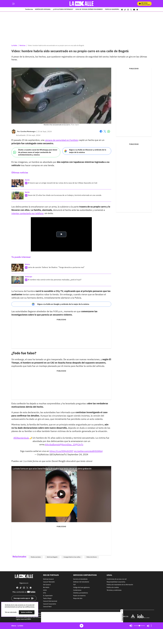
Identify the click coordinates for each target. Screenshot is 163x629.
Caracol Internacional (50, 601)
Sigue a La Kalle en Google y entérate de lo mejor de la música (63, 304)
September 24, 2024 (77, 454)
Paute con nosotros (79, 595)
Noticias (22, 45)
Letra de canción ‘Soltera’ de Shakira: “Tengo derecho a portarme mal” (56, 267)
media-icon (81, 626)
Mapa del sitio (77, 598)
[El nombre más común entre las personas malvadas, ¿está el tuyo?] (17, 280)
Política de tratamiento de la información (120, 584)
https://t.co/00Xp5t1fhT (61, 451)
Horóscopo (28, 277)
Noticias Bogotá (52, 557)
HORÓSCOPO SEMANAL (43, 9)
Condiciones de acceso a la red (117, 579)
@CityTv (79, 444)
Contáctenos (77, 590)
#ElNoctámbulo (21, 437)
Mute (131, 625)
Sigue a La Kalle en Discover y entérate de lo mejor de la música (87, 151)
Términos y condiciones (114, 590)
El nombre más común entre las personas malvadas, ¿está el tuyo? (54, 279)
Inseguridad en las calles (72, 557)
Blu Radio (46, 587)
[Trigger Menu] (13, 3)
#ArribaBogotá (52, 444)
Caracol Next (47, 606)
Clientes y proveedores (80, 593)
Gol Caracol (47, 584)
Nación (27, 180)
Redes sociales (36, 557)
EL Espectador (48, 595)
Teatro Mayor (47, 598)
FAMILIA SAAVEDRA (112, 9)
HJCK (45, 590)
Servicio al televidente (80, 579)
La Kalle (14, 45)
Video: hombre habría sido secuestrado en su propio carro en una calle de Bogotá (56, 45)
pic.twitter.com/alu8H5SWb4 (88, 451)
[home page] (82, 3)
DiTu (44, 593)
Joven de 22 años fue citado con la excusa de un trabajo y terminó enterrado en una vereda (64, 195)
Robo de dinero (92, 557)
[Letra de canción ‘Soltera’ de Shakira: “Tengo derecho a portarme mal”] (17, 268)
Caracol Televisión (49, 582)
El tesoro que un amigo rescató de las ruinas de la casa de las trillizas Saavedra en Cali (62, 183)
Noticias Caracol (48, 579)
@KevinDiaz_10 (67, 444)
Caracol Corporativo (49, 604)
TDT (74, 584)
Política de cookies (113, 587)
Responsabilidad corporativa (116, 582)
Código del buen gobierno (81, 587)
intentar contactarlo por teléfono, (27, 213)
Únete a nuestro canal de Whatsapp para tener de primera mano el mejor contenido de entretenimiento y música (37, 152)
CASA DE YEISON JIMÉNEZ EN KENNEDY (89, 9)
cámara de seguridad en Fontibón (61, 140)
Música (27, 264)
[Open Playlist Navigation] (151, 626)
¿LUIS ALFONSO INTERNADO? (63, 9)
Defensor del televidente (81, 582)
